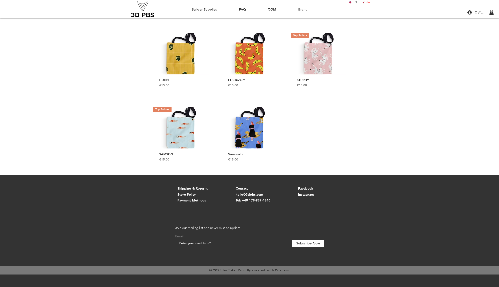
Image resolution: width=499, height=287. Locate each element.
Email (179, 236)
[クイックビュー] (181, 54)
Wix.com (282, 270)
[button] (491, 12)
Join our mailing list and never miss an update (208, 228)
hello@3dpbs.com (249, 194)
